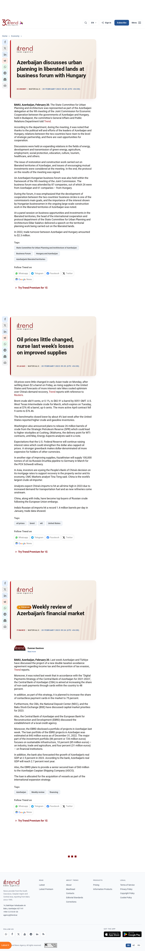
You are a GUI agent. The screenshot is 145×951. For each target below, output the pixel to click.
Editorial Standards (74, 897)
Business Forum (23, 253)
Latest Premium (46, 889)
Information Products (102, 889)
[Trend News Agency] (11, 882)
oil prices (20, 523)
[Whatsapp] (5, 934)
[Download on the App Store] (112, 934)
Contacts (70, 893)
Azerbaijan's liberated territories (30, 259)
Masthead (70, 889)
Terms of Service (127, 885)
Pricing (96, 885)
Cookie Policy (126, 897)
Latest (42, 885)
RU (139, 945)
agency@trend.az (10, 915)
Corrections (71, 902)
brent (32, 523)
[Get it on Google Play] (132, 934)
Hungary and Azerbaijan (47, 253)
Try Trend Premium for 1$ (32, 287)
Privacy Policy (126, 889)
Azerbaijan (21, 792)
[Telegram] (30, 934)
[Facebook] (12, 934)
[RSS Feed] (43, 934)
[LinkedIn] (37, 934)
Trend (47, 121)
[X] (18, 934)
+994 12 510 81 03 (10, 912)
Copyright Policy (127, 893)
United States (54, 523)
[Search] (86, 23)
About (69, 885)
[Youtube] (24, 934)
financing (54, 792)
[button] (5, 42)
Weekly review (37, 792)
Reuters (18, 395)
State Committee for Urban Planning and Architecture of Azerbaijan (46, 248)
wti (41, 523)
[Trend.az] (12, 23)
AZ (134, 945)
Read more (32, 652)
